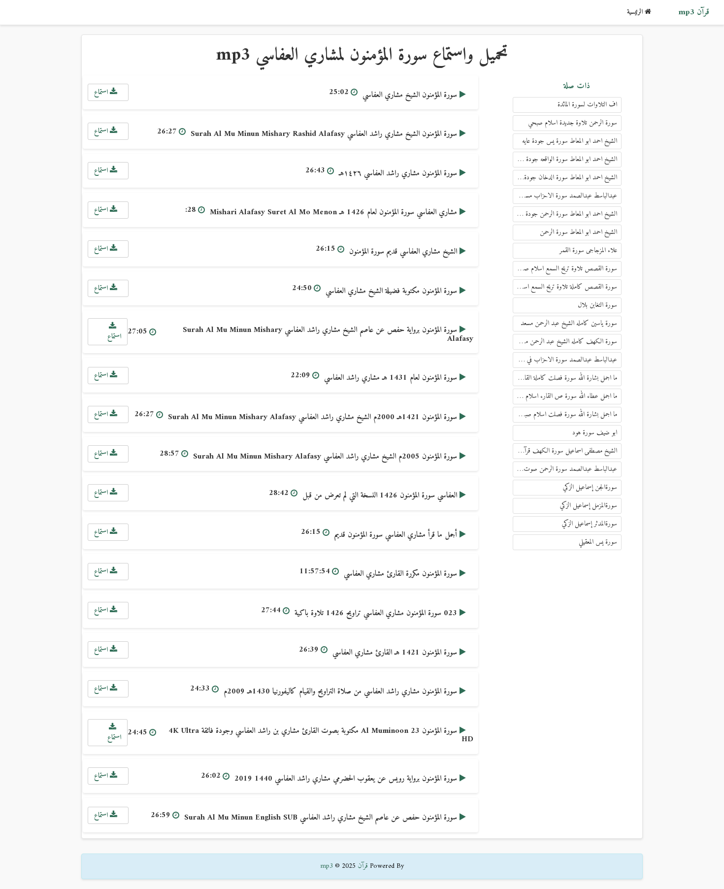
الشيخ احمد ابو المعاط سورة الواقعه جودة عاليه (566, 159)
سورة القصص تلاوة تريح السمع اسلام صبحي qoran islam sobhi (565, 269)
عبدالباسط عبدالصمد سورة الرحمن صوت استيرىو (565, 469)
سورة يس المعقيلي (598, 542)
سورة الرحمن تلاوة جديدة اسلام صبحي (572, 123)
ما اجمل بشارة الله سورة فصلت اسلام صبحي (567, 414)
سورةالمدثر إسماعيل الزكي (589, 524)
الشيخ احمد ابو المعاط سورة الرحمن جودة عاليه (565, 214)
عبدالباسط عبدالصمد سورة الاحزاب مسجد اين (565, 196)
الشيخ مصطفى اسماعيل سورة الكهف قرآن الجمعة (565, 451)
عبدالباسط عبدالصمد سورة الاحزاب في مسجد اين (565, 360)
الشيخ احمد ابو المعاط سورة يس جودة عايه (569, 141)
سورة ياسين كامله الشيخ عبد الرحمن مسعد (569, 323)
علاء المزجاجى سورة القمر (588, 250)
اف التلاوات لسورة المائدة (587, 105)
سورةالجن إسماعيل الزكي (590, 487)
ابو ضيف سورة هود (594, 433)
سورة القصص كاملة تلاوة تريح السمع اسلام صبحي (565, 287)
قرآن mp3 (693, 12)
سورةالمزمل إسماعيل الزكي (588, 505)
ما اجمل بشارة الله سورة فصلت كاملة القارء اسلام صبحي (565, 378)
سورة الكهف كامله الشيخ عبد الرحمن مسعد (566, 341)
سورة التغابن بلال (597, 305)
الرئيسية (636, 12)
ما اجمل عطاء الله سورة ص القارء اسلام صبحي (565, 396)
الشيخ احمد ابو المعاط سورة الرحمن (578, 232)
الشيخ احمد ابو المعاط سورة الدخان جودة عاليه (565, 177)
